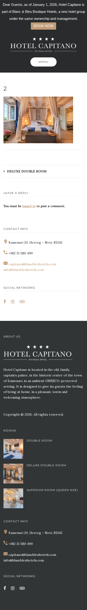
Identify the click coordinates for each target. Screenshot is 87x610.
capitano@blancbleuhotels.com (32, 264)
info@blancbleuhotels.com (23, 270)
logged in (29, 206)
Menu (43, 61)
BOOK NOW (43, 26)
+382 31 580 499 (21, 544)
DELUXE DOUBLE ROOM (27, 171)
